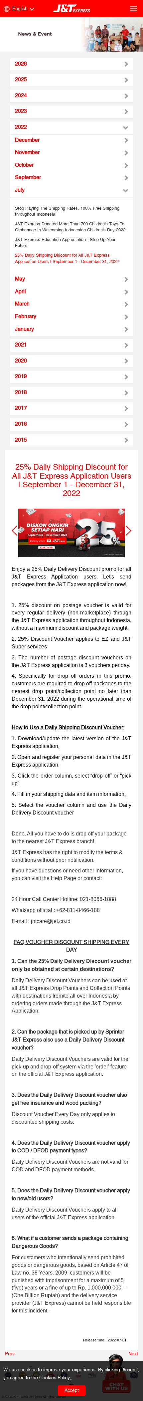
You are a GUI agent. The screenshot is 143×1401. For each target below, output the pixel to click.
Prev (10, 1354)
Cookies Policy (54, 1378)
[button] (14, 531)
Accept (72, 1390)
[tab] (71, 64)
